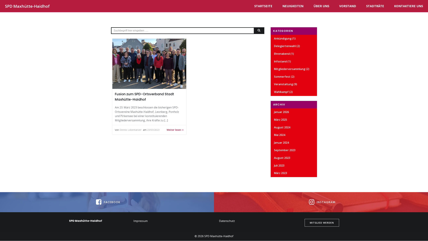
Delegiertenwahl (285, 46)
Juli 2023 (279, 165)
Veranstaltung (283, 84)
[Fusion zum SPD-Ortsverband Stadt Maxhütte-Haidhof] (149, 63)
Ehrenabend (282, 54)
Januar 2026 (281, 112)
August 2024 (282, 127)
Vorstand (347, 6)
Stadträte (375, 6)
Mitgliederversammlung (289, 69)
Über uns (321, 6)
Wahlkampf (281, 92)
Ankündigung (282, 38)
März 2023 (280, 173)
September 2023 (284, 150)
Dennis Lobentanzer (130, 129)
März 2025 (280, 120)
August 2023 (282, 158)
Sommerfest (282, 76)
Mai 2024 (279, 135)
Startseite (263, 6)
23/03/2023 (153, 129)
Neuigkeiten (292, 6)
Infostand (280, 61)
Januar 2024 (281, 142)
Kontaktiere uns (408, 6)
